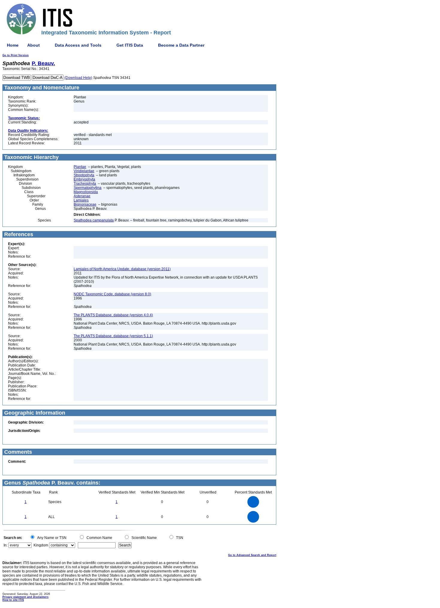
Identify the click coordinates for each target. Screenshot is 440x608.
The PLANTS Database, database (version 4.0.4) (113, 315)
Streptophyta (84, 175)
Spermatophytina (87, 188)
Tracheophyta (85, 183)
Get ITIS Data (129, 45)
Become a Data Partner (181, 45)
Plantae (80, 167)
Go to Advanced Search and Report (252, 555)
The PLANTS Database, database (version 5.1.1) (113, 336)
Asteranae (82, 196)
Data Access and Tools (78, 45)
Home (13, 45)
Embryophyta (84, 179)
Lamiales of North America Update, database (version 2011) (122, 269)
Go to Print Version (15, 55)
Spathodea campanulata (94, 220)
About (33, 45)
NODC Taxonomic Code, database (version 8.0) (112, 294)
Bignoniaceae (85, 204)
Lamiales (81, 200)
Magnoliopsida (86, 192)
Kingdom (41, 545)
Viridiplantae (84, 171)
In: (5, 545)
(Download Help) (78, 78)
